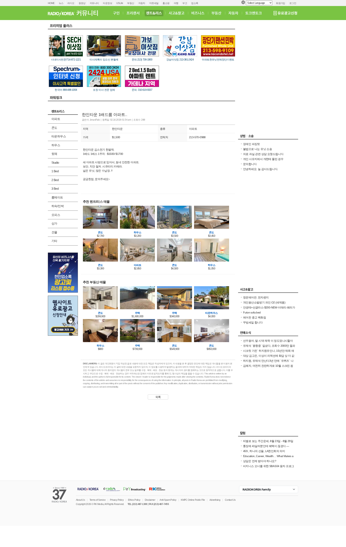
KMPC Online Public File (193, 500)
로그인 (292, 3)
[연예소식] (268, 333)
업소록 (194, 3)
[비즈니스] (198, 13)
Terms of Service (98, 500)
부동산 (130, 3)
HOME (51, 3)
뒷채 (54, 153)
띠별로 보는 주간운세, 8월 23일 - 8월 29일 (268, 441)
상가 (54, 223)
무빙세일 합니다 (253, 322)
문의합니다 (249, 164)
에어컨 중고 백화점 (254, 317)
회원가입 (280, 3)
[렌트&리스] (154, 13)
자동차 (141, 3)
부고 (184, 3)
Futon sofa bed (252, 312)
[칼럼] (268, 434)
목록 (158, 397)
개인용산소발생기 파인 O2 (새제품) (264, 302)
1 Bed (54, 171)
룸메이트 (57, 197)
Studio (55, 162)
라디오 (70, 3)
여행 (176, 3)
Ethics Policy (134, 500)
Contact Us (230, 500)
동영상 (82, 3)
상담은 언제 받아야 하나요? (259, 461)
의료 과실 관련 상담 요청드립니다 (263, 154)
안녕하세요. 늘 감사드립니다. (260, 169)
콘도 (54, 127)
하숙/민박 (57, 206)
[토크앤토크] (253, 13)
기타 (54, 241)
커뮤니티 (94, 3)
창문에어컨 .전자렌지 (256, 297)
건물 (54, 232)
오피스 (55, 215)
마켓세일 (154, 3)
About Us (80, 500)
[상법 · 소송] (268, 137)
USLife (119, 3)
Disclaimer (150, 500)
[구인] (116, 13)
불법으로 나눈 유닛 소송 (257, 149)
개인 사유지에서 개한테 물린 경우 (263, 159)
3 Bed (54, 188)
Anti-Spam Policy (168, 500)
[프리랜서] (133, 13)
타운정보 (107, 3)
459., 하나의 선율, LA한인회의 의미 (264, 451)
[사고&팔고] (176, 13)
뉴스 (61, 3)
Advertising (214, 500)
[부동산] (216, 13)
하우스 (55, 145)
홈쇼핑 (166, 3)
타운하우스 (58, 136)
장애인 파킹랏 (251, 144)
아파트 (55, 119)
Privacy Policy (117, 500)
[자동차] (233, 13)
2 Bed (54, 180)
